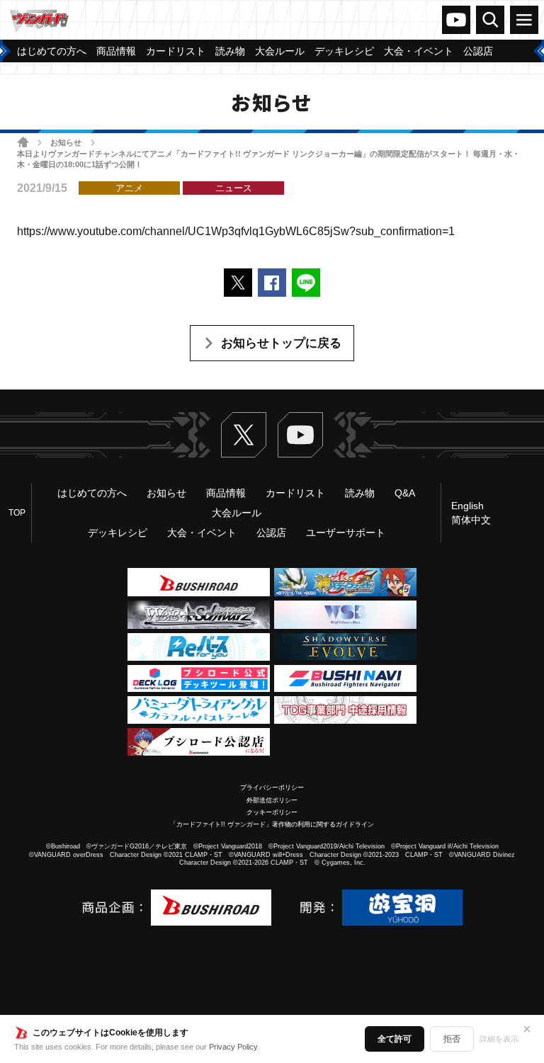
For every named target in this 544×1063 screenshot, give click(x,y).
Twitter (243, 434)
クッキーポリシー (272, 812)
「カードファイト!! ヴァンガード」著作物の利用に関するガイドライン (272, 824)
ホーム (23, 142)
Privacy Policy (233, 1046)
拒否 (451, 1039)
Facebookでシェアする (272, 282)
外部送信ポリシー (272, 800)
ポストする (238, 282)
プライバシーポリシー (272, 787)
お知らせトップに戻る (281, 343)
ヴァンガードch (456, 20)
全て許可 (395, 1039)
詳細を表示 (499, 1039)
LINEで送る (306, 282)
